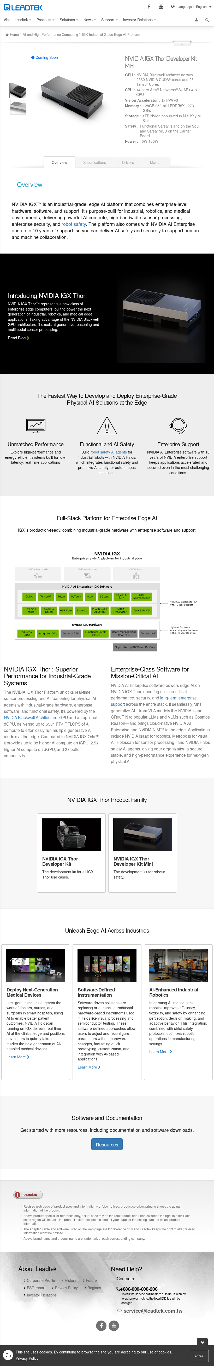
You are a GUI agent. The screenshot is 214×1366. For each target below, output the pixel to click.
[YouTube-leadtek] (162, 6)
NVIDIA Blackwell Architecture (30, 717)
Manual (156, 162)
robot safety (74, 223)
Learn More (17, 1056)
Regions (94, 1287)
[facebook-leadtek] (150, 6)
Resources (107, 1144)
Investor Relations (42, 1295)
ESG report (36, 1287)
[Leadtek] (24, 6)
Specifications (94, 162)
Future (91, 1280)
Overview (59, 162)
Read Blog (17, 337)
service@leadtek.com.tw (152, 1310)
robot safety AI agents (109, 452)
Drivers (128, 162)
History (70, 1280)
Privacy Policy (66, 1287)
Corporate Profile (41, 1280)
